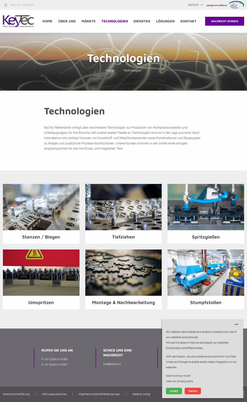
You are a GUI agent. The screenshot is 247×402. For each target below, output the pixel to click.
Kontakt (188, 21)
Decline (193, 391)
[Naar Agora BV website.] (225, 5)
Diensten (142, 21)
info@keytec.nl (112, 364)
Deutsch (193, 5)
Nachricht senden (224, 21)
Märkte (88, 21)
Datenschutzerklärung (16, 394)
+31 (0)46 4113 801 (56, 364)
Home (47, 21)
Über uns (67, 21)
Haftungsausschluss (54, 394)
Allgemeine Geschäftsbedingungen (99, 394)
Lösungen (165, 21)
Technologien (115, 21)
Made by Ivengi (141, 394)
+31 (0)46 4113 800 (56, 359)
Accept (174, 391)
